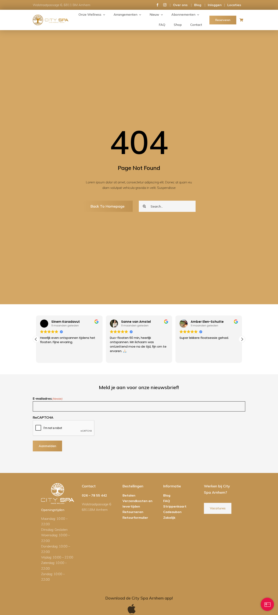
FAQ (166, 501)
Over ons (180, 5)
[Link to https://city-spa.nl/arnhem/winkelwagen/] (241, 20)
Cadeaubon (172, 512)
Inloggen (215, 5)
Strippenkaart (174, 506)
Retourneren (133, 512)
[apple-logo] (132, 605)
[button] (242, 339)
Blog (197, 5)
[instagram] (164, 5)
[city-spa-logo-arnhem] (51, 16)
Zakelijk (169, 517)
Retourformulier (135, 517)
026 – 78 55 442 (94, 495)
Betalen (129, 495)
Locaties (234, 5)
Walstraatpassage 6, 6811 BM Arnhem (61, 5)
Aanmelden (47, 446)
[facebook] (157, 5)
